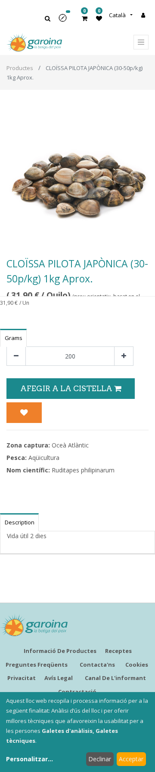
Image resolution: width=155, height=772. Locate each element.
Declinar (99, 759)
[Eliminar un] (16, 356)
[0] (84, 18)
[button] (65, 20)
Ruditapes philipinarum (83, 470)
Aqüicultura (43, 457)
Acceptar (131, 759)
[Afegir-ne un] (123, 356)
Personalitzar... (29, 759)
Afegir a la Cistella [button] (67, 388)
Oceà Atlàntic (70, 445)
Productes (19, 68)
